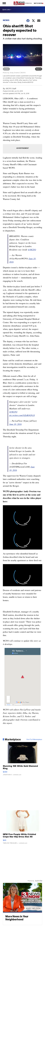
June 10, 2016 (15, 424)
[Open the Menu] (4, 3)
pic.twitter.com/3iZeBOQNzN (22, 415)
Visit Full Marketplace (34, 739)
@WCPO (32, 249)
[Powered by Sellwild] (38, 881)
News (6, 20)
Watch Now (38, 3)
